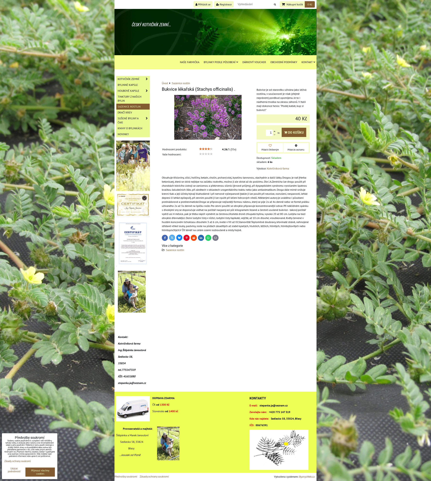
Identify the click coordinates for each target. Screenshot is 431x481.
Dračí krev (125, 112)
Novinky (123, 134)
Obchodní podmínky (283, 62)
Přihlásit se (203, 4)
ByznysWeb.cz (307, 476)
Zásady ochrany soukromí (154, 476)
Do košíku (295, 132)
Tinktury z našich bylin (129, 98)
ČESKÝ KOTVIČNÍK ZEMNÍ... (151, 24)
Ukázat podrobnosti (14, 470)
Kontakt (307, 62)
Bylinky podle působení (220, 62)
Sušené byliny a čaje (128, 120)
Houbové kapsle (128, 90)
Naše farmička (189, 62)
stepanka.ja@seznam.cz (274, 405)
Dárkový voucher (254, 62)
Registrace (225, 4)
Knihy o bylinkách (130, 128)
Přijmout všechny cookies (40, 472)
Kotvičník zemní (128, 79)
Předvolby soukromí (125, 476)
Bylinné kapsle (128, 85)
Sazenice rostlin (175, 250)
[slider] (206, 149)
